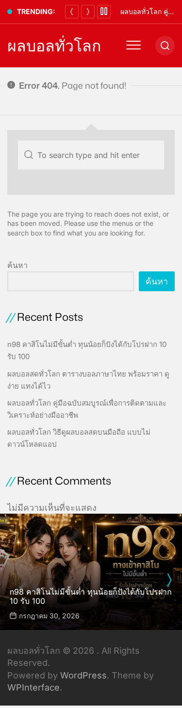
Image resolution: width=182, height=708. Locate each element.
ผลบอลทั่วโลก (54, 45)
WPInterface (33, 687)
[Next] (88, 11)
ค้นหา (17, 265)
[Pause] (104, 11)
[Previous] (72, 11)
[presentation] (169, 580)
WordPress (83, 675)
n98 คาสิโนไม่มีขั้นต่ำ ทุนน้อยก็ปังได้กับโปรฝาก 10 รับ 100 (91, 596)
